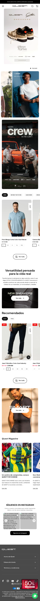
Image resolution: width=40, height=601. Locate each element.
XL (17, 245)
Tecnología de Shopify (18, 596)
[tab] (5, 195)
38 (26, 369)
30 (8, 369)
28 (4, 369)
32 (13, 369)
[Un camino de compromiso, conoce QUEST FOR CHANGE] (16, 457)
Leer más (4, 488)
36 (22, 369)
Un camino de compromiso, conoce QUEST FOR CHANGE (15, 476)
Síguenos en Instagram (20, 533)
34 (17, 369)
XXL (22, 245)
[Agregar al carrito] (28, 233)
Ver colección (8, 76)
